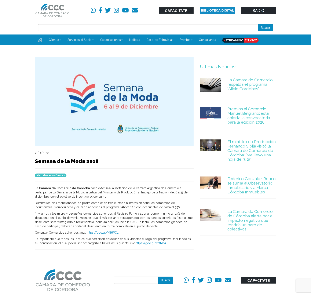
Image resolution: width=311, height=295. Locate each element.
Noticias (134, 39)
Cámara (54, 39)
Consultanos (207, 39)
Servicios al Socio (79, 39)
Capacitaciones (110, 39)
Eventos (185, 39)
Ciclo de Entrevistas (159, 39)
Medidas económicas (50, 175)
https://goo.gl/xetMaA (151, 243)
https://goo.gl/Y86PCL (102, 232)
